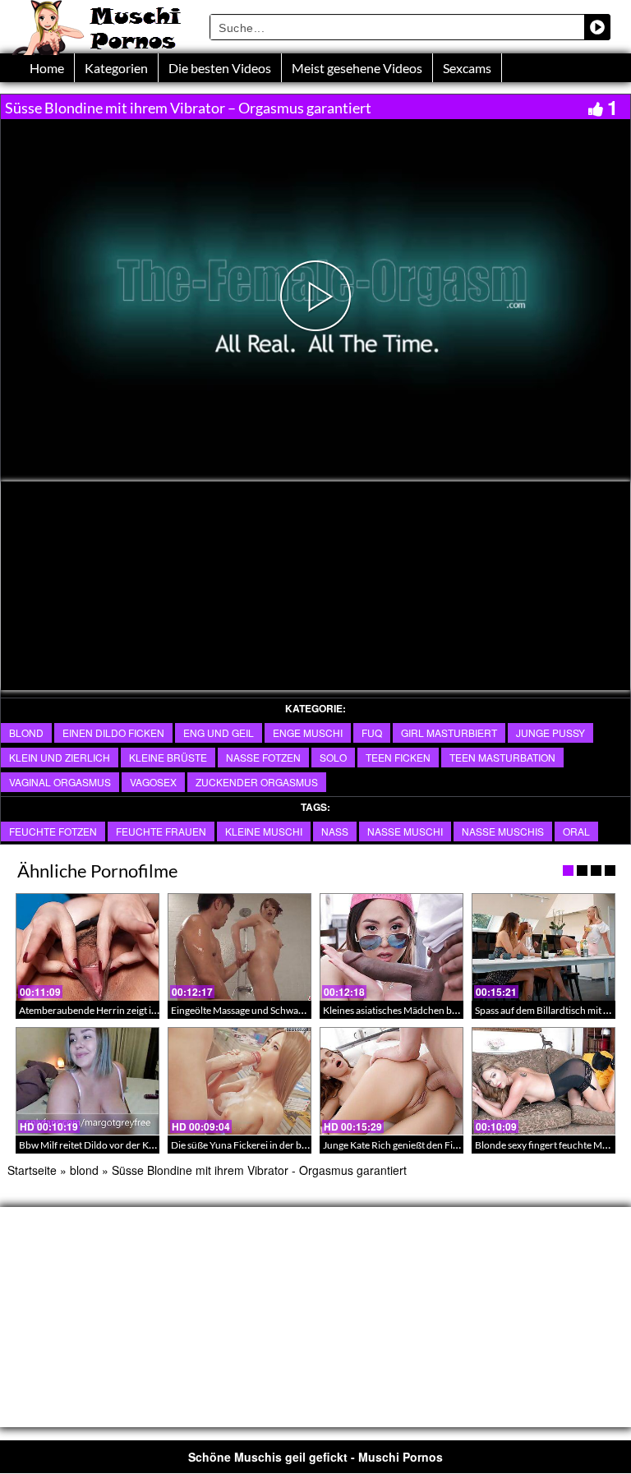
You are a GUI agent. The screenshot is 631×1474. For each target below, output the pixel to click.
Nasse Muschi (405, 831)
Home (47, 68)
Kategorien (116, 68)
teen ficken (398, 757)
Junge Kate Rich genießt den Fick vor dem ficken (425, 1145)
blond (26, 732)
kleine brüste (168, 757)
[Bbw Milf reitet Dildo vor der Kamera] (87, 1081)
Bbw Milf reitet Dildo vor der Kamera (97, 1145)
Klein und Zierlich (59, 757)
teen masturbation (502, 757)
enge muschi (308, 732)
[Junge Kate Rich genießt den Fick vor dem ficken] (391, 1081)
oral (576, 831)
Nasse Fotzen (263, 757)
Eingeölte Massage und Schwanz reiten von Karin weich (289, 1010)
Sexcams (467, 68)
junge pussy (550, 732)
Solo (333, 757)
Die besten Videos (219, 68)
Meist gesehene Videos (357, 68)
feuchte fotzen (53, 831)
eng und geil (218, 732)
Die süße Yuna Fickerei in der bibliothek (255, 1145)
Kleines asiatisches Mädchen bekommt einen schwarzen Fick (452, 1010)
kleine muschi (263, 831)
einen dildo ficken (113, 732)
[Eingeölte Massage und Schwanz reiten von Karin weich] (239, 947)
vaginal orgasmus (60, 782)
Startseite (32, 1170)
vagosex (153, 782)
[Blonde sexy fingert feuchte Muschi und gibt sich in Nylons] (543, 1081)
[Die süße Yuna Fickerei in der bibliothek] (239, 1081)
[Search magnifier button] (597, 27)
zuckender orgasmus (257, 782)
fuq (372, 732)
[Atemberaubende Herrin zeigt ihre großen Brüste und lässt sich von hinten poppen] (87, 947)
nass (334, 831)
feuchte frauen (161, 831)
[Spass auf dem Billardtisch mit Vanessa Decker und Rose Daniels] (543, 947)
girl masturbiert (449, 732)
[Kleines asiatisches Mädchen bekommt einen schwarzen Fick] (391, 947)
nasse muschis (503, 831)
